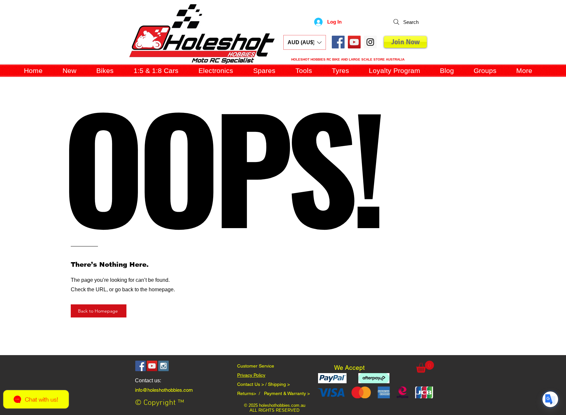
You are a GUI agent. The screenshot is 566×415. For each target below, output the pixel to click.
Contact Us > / (252, 384)
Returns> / (250, 393)
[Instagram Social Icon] (163, 366)
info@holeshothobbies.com (164, 390)
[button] (304, 42)
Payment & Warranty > (287, 393)
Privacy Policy (251, 375)
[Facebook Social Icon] (338, 42)
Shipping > (279, 384)
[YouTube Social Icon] (354, 42)
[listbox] (304, 42)
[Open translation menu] (550, 399)
